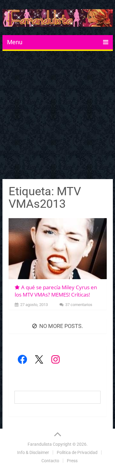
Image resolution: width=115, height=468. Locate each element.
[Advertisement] (57, 116)
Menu (14, 42)
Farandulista (40, 444)
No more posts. (61, 326)
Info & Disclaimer (33, 452)
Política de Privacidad (77, 452)
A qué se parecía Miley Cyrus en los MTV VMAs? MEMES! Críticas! (56, 291)
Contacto (50, 460)
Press (72, 460)
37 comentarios (78, 304)
